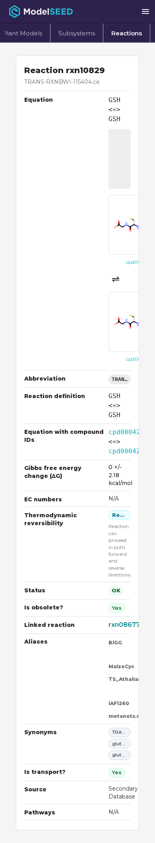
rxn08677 (124, 624)
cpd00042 (124, 432)
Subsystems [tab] (76, 33)
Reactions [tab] (126, 33)
